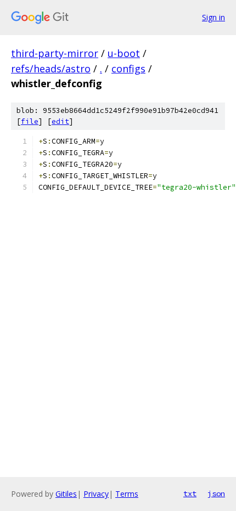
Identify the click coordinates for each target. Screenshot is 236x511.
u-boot (124, 53)
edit (60, 121)
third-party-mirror (54, 53)
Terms (126, 494)
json (216, 493)
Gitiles (66, 494)
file (29, 121)
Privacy (96, 494)
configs (128, 68)
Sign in (213, 17)
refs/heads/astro (51, 68)
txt (189, 493)
